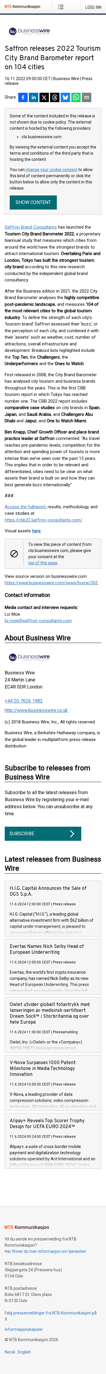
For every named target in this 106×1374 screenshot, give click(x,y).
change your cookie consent (51, 169)
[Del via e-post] (86, 98)
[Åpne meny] (62, 6)
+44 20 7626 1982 (24, 701)
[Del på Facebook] (23, 98)
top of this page (42, 563)
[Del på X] (44, 98)
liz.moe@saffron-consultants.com (38, 620)
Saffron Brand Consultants (31, 227)
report (40, 506)
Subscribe (21, 833)
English (24, 1352)
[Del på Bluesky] (65, 98)
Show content (33, 202)
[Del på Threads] (54, 98)
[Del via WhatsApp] (76, 98)
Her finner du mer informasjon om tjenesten (45, 1251)
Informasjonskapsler (24, 1329)
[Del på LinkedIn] (33, 98)
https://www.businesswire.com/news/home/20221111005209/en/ (53, 582)
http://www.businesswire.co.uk (36, 710)
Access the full (19, 506)
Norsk (10, 1352)
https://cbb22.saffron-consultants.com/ (43, 520)
